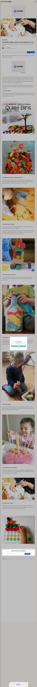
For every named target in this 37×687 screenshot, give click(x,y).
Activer (18, 346)
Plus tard (18, 348)
